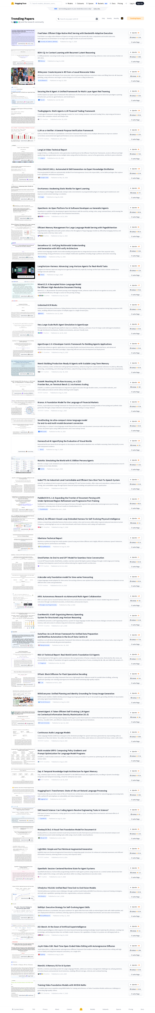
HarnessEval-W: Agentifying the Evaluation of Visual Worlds (65, 441)
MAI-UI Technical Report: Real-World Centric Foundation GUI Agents (69, 654)
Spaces (90, 3)
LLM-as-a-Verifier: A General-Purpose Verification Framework (65, 130)
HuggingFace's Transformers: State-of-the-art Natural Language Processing (72, 790)
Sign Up (140, 3)
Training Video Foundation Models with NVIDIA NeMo (62, 985)
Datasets (80, 3)
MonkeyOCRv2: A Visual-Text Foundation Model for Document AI (67, 829)
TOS (33, 1009)
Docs (113, 3)
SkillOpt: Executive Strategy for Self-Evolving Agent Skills (64, 907)
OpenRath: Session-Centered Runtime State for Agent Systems (66, 868)
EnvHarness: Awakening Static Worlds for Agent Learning (63, 188)
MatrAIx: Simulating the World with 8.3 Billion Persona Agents (66, 460)
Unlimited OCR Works (47, 305)
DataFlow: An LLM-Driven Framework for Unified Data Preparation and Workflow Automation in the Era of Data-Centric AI (68, 635)
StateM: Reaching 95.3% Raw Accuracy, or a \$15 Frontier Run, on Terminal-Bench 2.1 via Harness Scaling (63, 383)
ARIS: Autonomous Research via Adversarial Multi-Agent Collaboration (69, 596)
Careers (69, 1009)
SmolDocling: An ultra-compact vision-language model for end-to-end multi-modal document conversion (62, 421)
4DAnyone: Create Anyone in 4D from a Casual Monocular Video (66, 72)
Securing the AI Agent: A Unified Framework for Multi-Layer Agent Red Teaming (74, 91)
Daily (103, 18)
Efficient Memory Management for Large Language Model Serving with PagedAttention (77, 227)
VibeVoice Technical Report (50, 538)
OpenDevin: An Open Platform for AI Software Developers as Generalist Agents (73, 208)
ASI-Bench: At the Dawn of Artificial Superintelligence (62, 926)
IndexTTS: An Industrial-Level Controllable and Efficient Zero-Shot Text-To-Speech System (79, 480)
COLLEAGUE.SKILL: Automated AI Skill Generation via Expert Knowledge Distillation (76, 169)
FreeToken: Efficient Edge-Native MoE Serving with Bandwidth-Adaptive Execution (75, 33)
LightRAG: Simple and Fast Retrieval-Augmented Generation (65, 849)
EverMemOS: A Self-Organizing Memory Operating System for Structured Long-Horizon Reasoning (60, 616)
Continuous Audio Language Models (54, 732)
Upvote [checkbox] (135, 33)
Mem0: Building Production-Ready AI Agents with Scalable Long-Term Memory (73, 363)
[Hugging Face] (81, 1009)
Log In (132, 3)
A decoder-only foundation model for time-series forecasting (65, 577)
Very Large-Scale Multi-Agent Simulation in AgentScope (63, 324)
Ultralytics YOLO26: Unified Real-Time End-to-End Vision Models (67, 887)
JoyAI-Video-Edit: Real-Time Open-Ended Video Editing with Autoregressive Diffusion (76, 946)
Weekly (109, 18)
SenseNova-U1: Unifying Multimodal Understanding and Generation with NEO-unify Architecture (61, 247)
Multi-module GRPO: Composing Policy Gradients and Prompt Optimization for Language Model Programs (62, 752)
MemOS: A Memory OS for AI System (54, 965)
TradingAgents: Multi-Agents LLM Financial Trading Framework (66, 111)
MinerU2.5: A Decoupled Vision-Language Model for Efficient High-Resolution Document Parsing (59, 286)
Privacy (45, 1009)
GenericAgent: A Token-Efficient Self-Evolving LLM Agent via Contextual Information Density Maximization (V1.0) (63, 713)
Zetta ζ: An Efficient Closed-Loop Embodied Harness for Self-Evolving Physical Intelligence (79, 518)
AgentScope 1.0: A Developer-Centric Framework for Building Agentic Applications (75, 344)
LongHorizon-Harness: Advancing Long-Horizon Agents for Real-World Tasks (73, 266)
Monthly (116, 18)
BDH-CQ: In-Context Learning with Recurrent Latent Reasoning (66, 52)
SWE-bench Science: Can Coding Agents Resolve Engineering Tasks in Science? (73, 810)
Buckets (102, 3)
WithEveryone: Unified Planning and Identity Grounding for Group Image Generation (76, 693)
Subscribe (97, 9)
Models (70, 3)
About (57, 1009)
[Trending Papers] (122, 18)
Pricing (120, 3)
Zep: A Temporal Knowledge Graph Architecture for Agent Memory (67, 771)
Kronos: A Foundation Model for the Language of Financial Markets (68, 402)
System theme (19, 1009)
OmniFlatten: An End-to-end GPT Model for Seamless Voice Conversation (71, 557)
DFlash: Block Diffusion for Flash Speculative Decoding (62, 674)
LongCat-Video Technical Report (52, 149)
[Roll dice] (96, 18)
